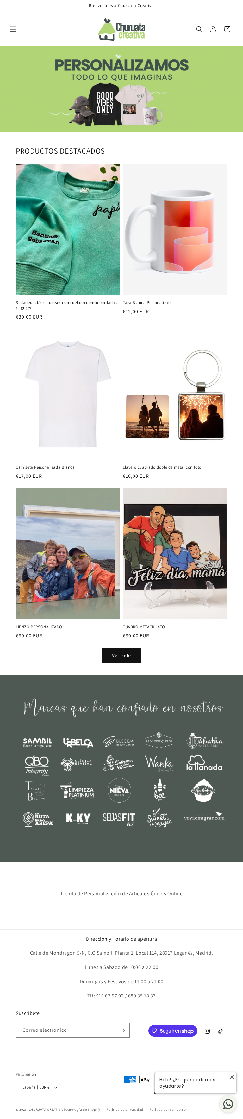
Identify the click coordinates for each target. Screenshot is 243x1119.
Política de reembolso (168, 1109)
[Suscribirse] (122, 1030)
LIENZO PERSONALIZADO (39, 626)
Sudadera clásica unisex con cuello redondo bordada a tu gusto (67, 305)
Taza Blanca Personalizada (148, 302)
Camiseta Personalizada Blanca (45, 467)
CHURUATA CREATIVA (46, 1109)
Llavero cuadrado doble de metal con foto (162, 467)
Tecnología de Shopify (82, 1109)
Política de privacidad (125, 1109)
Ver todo (121, 655)
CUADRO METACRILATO (144, 626)
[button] (13, 29)
